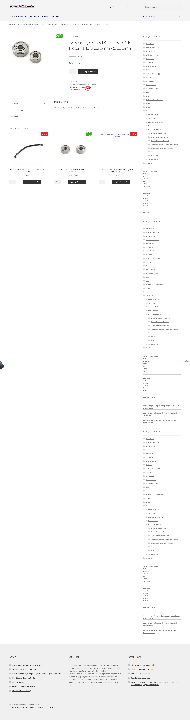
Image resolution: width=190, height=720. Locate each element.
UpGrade (149, 70)
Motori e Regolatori (32, 24)
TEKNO (145, 184)
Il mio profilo (111, 7)
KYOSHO (146, 176)
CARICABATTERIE (149, 213)
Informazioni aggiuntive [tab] (18, 110)
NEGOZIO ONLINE (16, 16)
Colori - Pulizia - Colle (164, 420)
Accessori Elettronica (155, 122)
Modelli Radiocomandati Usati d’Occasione (28, 665)
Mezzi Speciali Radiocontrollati (24, 678)
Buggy (163, 406)
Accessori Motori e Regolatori (50, 24)
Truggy (167, 406)
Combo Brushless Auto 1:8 (160, 141)
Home (14, 24)
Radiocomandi (153, 126)
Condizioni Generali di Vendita (23, 686)
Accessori (149, 107)
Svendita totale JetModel (140, 678)
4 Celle (145, 201)
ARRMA (145, 179)
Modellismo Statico (152, 47)
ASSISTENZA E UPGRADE (39, 16)
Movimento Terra (151, 77)
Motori (153, 152)
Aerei (147, 96)
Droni (148, 92)
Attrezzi (154, 420)
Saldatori (151, 118)
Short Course (175, 406)
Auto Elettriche (151, 66)
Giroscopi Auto (153, 115)
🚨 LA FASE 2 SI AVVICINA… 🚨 (142, 665)
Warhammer (150, 59)
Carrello (120, 7)
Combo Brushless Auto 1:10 (160, 137)
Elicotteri (149, 163)
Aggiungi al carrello (87, 71)
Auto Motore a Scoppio (153, 74)
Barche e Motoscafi (152, 88)
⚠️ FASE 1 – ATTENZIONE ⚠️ (142, 669)
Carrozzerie (151, 423)
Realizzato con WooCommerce (41, 707)
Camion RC (149, 62)
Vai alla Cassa (130, 7)
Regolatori (154, 156)
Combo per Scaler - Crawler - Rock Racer (164, 144)
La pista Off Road (18, 682)
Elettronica (21, 24)
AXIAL (145, 181)
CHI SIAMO (56, 16)
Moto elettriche (151, 85)
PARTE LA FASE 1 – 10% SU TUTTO (144, 673)
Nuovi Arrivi (150, 44)
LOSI (145, 174)
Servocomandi (153, 159)
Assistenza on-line (152, 55)
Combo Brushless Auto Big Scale (162, 148)
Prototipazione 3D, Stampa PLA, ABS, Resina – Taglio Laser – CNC (36, 673)
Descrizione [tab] (13, 103)
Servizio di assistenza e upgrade (24, 669)
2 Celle (145, 196)
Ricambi (148, 103)
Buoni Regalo (150, 51)
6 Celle (145, 206)
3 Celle (145, 198)
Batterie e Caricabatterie (154, 100)
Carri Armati (150, 81)
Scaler (151, 408)
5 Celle (145, 203)
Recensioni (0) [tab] (14, 116)
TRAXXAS (146, 186)
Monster (146, 408)
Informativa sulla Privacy (21, 691)
